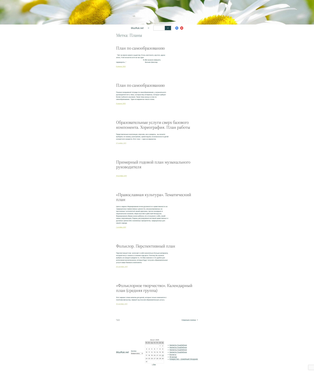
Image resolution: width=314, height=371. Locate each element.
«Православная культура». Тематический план (153, 197)
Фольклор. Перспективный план (145, 246)
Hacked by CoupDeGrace (178, 345)
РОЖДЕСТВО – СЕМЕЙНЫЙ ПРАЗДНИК (183, 359)
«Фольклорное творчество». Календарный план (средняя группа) (154, 288)
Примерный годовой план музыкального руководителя (153, 164)
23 (163, 355)
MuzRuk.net (137, 28)
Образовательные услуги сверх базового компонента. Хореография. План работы (153, 125)
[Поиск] (168, 28)
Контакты (172, 354)
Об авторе (173, 357)
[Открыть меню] (148, 28)
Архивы (133, 351)
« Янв (154, 364)
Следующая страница (190, 320)
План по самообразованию (140, 48)
